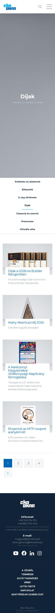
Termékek (27, 574)
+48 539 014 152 (27, 520)
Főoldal (17, 103)
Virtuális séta (27, 229)
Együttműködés (27, 578)
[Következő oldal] (8, 473)
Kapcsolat (27, 590)
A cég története (27, 197)
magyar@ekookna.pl (27, 539)
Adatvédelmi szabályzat (27, 594)
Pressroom (27, 221)
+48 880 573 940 (27, 523)
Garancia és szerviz (27, 213)
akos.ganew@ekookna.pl (27, 542)
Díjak (39, 103)
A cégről (29, 103)
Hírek (27, 582)
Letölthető (27, 586)
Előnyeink (27, 189)
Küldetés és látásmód (27, 181)
